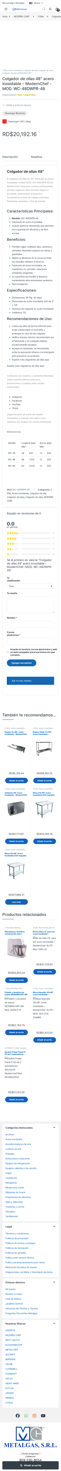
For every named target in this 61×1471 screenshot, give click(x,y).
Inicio (5, 16)
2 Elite (40, 16)
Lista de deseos (13, 1298)
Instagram (17, 397)
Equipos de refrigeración (17, 1163)
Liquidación (11, 1177)
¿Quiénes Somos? (14, 1303)
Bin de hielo (44, 928)
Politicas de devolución (16, 1248)
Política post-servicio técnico (19, 1257)
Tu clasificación (13, 579)
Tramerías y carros (14, 1206)
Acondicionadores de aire (18, 1144)
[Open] (6, 9)
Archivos (9, 1134)
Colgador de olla (30, 70)
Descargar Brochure (15, 113)
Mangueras (11, 1182)
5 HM (7, 928)
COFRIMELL (11, 1369)
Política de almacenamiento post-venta (25, 1262)
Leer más (16, 902)
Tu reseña (12, 593)
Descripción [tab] (10, 156)
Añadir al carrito (32, 1465)
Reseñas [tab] (36, 156)
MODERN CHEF (21, 16)
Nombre (12, 617)
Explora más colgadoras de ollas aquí (25, 365)
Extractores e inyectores (17, 1158)
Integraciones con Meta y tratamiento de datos (29, 1272)
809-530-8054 (30, 1460)
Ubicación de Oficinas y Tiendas (21, 1308)
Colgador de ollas (45, 70)
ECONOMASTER (13, 1344)
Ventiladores (11, 1216)
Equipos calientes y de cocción (16, 1049)
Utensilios (10, 1211)
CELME (9, 1364)
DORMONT (11, 1373)
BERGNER (10, 1359)
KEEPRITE (10, 1330)
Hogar (8, 1173)
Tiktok (15, 408)
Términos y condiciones (17, 1233)
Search (44, 9)
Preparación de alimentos (18, 1197)
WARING (9, 1398)
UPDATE (9, 1393)
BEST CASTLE (12, 1340)
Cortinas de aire (13, 1149)
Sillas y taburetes (14, 1202)
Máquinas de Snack (15, 1192)
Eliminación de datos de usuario (21, 1267)
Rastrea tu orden (13, 1294)
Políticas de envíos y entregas (20, 1243)
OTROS (9, 1402)
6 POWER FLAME (12, 1048)
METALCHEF (11, 1349)
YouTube (16, 404)
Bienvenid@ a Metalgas (13, 3)
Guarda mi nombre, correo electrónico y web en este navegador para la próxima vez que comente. (33, 652)
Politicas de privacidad (16, 1238)
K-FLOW (9, 1388)
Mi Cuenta (10, 1289)
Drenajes (9, 1153)
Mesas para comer (14, 1187)
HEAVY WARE (12, 1383)
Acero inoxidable (15, 70)
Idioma (36, 3)
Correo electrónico (13, 633)
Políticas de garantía (15, 1252)
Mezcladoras (15, 928)
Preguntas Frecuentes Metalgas (21, 1313)
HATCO (9, 1378)
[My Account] (50, 9)
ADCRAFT (10, 1354)
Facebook (17, 400)
